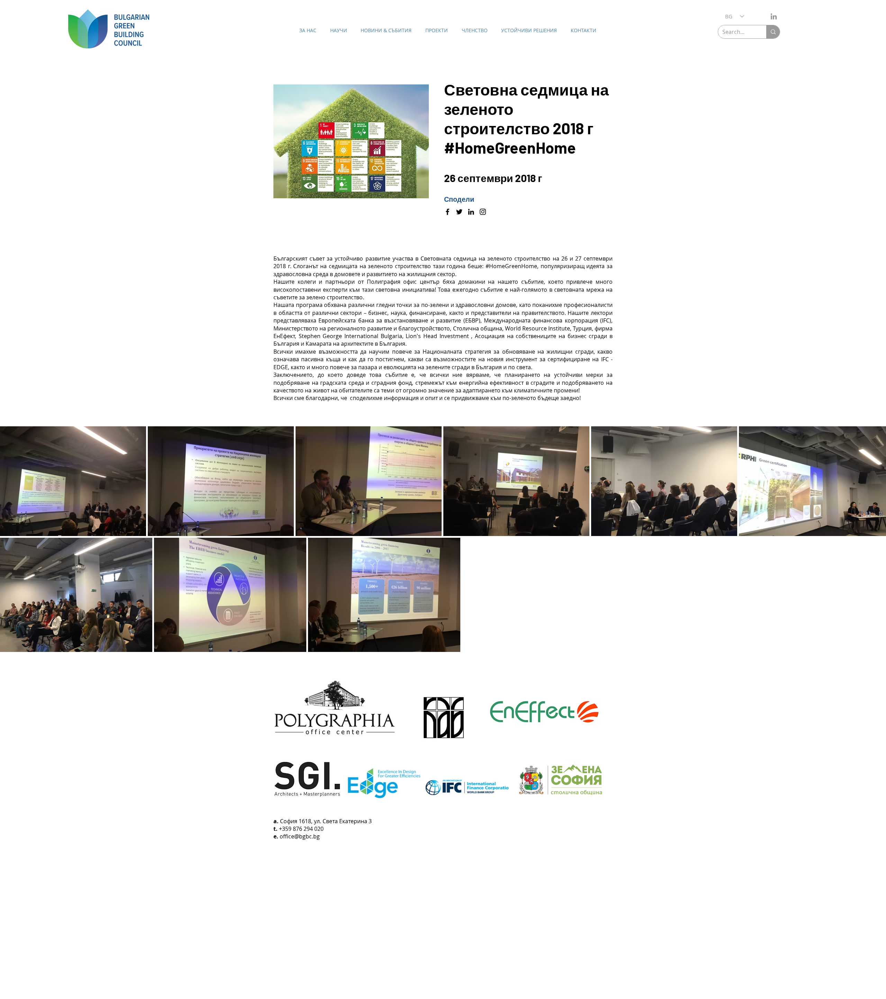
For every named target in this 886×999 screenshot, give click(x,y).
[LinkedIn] (773, 16)
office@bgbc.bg (300, 836)
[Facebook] (447, 212)
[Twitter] (459, 212)
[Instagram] (483, 212)
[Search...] (773, 31)
